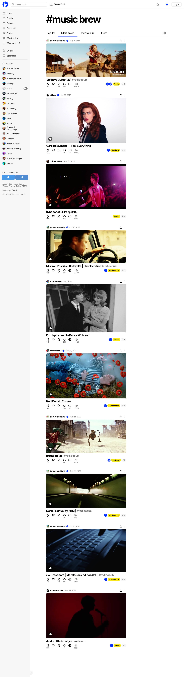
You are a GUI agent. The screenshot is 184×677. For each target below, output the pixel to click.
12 (123, 84)
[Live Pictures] (15, 113)
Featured (10, 23)
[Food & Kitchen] (15, 133)
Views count (87, 33)
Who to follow (13, 38)
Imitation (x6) (55, 455)
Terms (5, 186)
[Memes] (15, 163)
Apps (16, 184)
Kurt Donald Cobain (58, 401)
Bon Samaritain (56, 590)
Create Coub (59, 4)
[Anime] (15, 88)
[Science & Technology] (15, 128)
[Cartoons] (15, 103)
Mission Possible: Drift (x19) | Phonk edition (74, 266)
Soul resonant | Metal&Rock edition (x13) (72, 575)
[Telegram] (21, 177)
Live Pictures (114, 406)
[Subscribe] (26, 88)
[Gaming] (15, 98)
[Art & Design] (15, 108)
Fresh (104, 33)
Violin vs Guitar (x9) (59, 79)
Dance (116, 339)
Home (9, 13)
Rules (18, 186)
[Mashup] (15, 83)
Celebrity (115, 150)
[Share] (120, 40)
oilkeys (53, 95)
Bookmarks (11, 56)
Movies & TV (114, 270)
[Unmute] (50, 139)
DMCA (24, 186)
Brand (21, 184)
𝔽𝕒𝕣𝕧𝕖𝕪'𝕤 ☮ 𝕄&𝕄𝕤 (57, 41)
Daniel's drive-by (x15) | (61, 510)
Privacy (12, 186)
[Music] (15, 118)
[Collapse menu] (31, 672)
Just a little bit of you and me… (65, 641)
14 (123, 150)
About (5, 184)
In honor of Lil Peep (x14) (62, 212)
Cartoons (116, 460)
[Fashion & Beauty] (15, 148)
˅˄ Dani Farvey (56, 161)
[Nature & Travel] (15, 143)
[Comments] (58, 84)
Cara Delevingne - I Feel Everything (68, 145)
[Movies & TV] (15, 93)
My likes (10, 51)
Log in (176, 4)
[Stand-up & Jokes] (15, 78)
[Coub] (5, 4)
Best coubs (11, 28)
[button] (165, 33)
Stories (10, 33)
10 (123, 270)
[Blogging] (15, 73)
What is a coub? (13, 43)
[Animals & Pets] (15, 68)
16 (123, 339)
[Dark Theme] (158, 4)
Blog (10, 184)
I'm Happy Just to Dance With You (67, 335)
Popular (10, 18)
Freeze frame (55, 351)
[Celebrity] (15, 138)
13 (123, 216)
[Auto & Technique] (15, 158)
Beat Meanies (56, 281)
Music (116, 84)
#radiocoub (79, 79)
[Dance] (15, 153)
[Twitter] (8, 177)
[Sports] (15, 123)
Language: (10, 190)
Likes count (67, 33)
